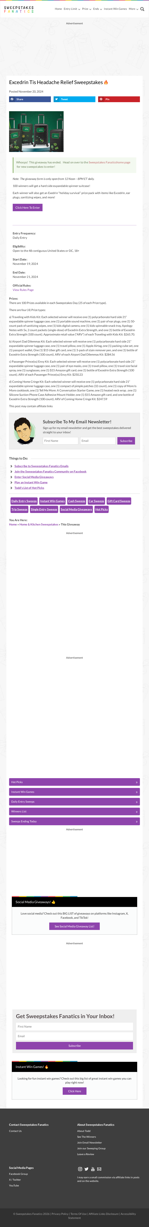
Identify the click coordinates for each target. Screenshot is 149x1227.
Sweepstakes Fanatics (102, 162)
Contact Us (15, 1130)
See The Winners (86, 1136)
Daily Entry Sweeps (24, 501)
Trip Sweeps (19, 509)
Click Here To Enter (27, 207)
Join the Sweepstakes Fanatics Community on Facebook (50, 471)
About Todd (83, 1130)
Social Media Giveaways (76, 509)
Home (58, 8)
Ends (96, 8)
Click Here (74, 1091)
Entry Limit (70, 8)
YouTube (14, 1185)
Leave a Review (85, 1154)
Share (20, 99)
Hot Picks (101, 509)
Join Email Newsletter (89, 1142)
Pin (107, 99)
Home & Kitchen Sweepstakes (38, 524)
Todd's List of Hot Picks (29, 487)
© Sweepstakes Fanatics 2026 (31, 1213)
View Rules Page (23, 289)
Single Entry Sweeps (44, 509)
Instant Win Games (115, 8)
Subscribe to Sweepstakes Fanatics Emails (42, 466)
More (132, 8)
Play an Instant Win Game (31, 482)
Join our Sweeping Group (91, 1148)
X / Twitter (15, 1179)
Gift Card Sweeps (119, 501)
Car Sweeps (96, 501)
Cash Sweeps (76, 501)
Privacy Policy (60, 1213)
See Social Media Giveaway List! (74, 926)
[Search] (142, 9)
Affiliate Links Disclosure (104, 1213)
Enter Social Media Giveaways (34, 477)
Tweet (64, 99)
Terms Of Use (79, 1213)
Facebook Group (18, 1173)
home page (123, 162)
